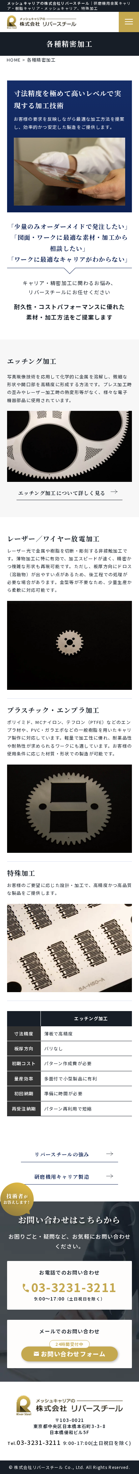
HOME (14, 59)
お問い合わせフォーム (73, 1352)
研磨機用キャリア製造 (61, 1177)
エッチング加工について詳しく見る (62, 493)
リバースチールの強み (61, 1155)
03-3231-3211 (74, 1287)
